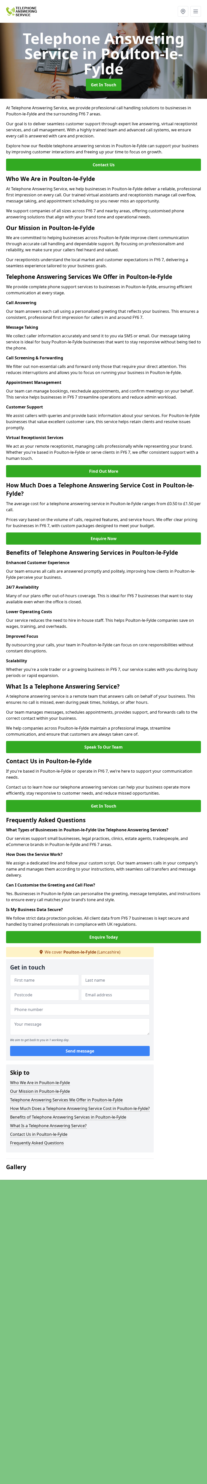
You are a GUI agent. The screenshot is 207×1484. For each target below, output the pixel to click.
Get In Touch (103, 85)
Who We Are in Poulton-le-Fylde (40, 1082)
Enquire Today (103, 937)
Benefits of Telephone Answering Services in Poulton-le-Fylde (68, 1117)
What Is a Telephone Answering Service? (48, 1125)
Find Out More (103, 471)
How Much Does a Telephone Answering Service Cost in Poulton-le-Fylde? (80, 1108)
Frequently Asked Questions (37, 1143)
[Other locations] (183, 11)
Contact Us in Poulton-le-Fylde (38, 1134)
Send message (80, 1051)
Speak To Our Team (103, 747)
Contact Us (104, 165)
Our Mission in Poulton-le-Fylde (40, 1091)
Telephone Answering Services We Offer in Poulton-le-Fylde (66, 1100)
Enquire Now (104, 538)
